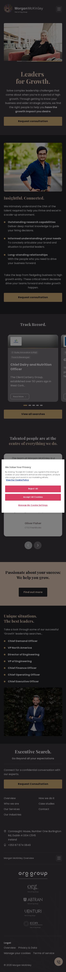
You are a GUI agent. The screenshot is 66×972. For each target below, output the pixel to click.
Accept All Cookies (33, 497)
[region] (33, 486)
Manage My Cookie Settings (33, 505)
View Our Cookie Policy (17, 480)
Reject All (33, 488)
